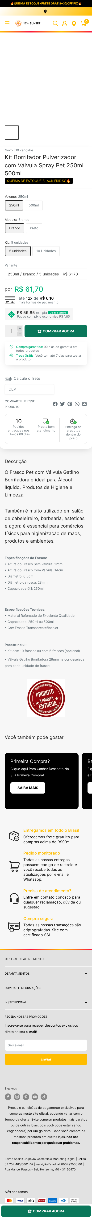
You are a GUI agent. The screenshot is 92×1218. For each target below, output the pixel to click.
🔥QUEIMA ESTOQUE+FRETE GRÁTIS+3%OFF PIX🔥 (46, 3)
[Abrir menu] (7, 23)
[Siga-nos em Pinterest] (26, 1096)
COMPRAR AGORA (59, 331)
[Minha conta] (64, 23)
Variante (11, 265)
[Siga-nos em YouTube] (35, 1096)
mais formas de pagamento (39, 302)
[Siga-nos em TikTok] (44, 1096)
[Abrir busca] (55, 23)
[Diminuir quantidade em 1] (19, 333)
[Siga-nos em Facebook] (8, 1096)
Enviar (46, 1059)
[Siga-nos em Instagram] (17, 1096)
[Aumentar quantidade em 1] (19, 328)
